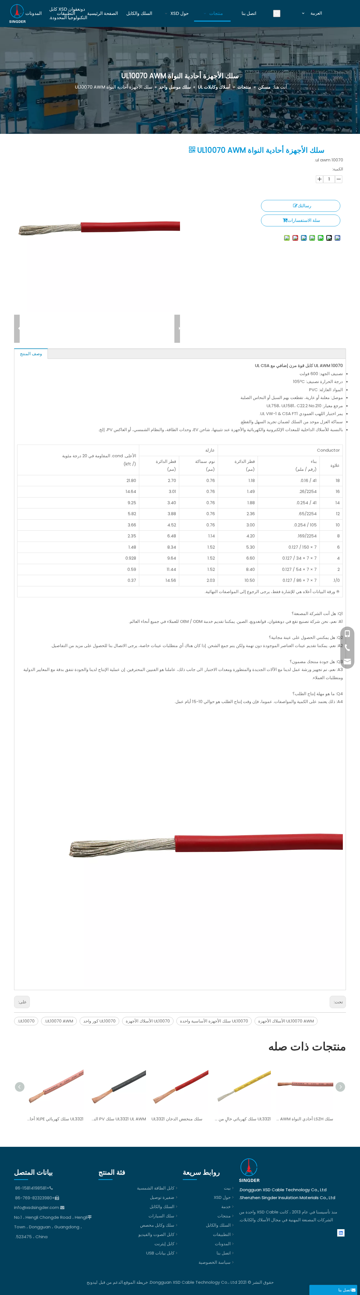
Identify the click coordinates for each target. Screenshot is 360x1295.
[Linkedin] (341, 1233)
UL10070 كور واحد (99, 1021)
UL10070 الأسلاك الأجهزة (148, 1021)
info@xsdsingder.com (36, 1207)
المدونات (223, 1244)
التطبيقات (222, 1234)
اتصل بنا (224, 1253)
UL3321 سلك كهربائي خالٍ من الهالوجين (242, 1119)
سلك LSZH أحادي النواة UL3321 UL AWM (304, 1119)
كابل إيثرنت (164, 1244)
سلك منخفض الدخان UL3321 (177, 1119)
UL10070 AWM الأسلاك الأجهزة (286, 1021)
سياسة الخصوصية (215, 1262)
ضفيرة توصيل (162, 1197)
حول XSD (222, 1197)
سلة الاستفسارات (303, 220)
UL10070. (26, 1021)
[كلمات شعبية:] (276, 13)
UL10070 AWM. (59, 1021)
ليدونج (92, 1282)
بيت (227, 1188)
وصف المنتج (31, 354)
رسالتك (304, 205)
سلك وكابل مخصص (157, 1225)
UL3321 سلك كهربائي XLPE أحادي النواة (55, 1119)
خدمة (226, 1207)
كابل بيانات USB (160, 1253)
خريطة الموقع (136, 1282)
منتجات (224, 1216)
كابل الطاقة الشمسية (155, 1188)
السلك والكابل (218, 1225)
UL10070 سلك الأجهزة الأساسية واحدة (214, 1021)
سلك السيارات (161, 1216)
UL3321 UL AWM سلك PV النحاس (117, 1119)
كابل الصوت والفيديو (156, 1234)
